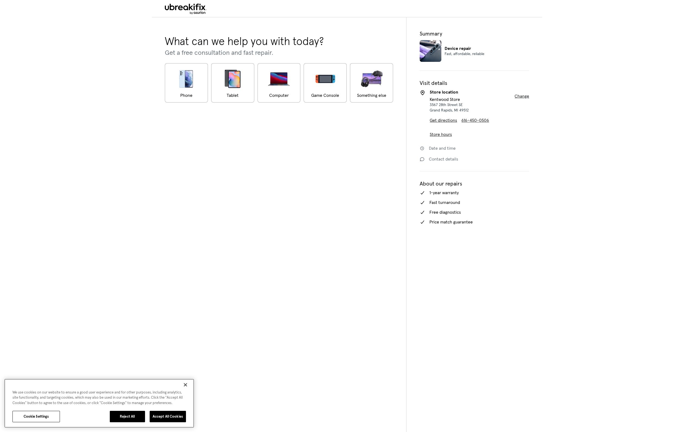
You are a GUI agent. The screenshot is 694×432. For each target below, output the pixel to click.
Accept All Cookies (168, 416)
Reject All (127, 416)
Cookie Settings (36, 416)
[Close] (185, 385)
